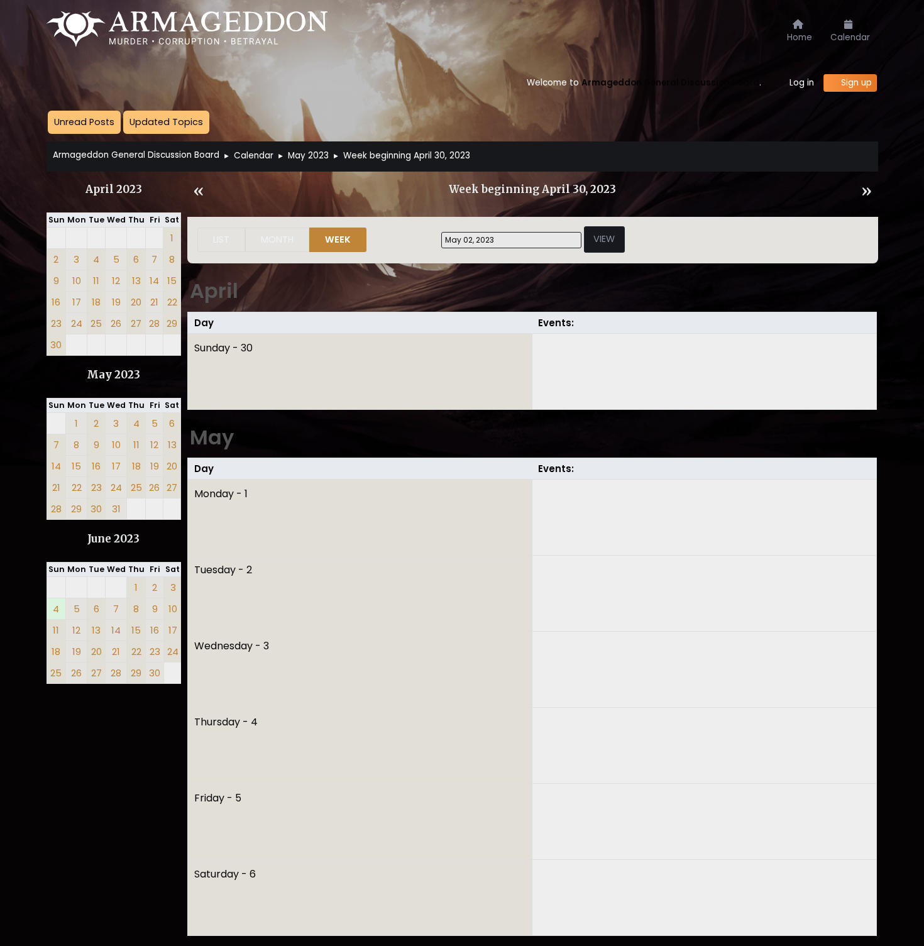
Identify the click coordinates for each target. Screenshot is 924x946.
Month (277, 239)
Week (338, 239)
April (214, 291)
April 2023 (113, 189)
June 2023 (113, 539)
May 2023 (113, 375)
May (212, 437)
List (221, 239)
